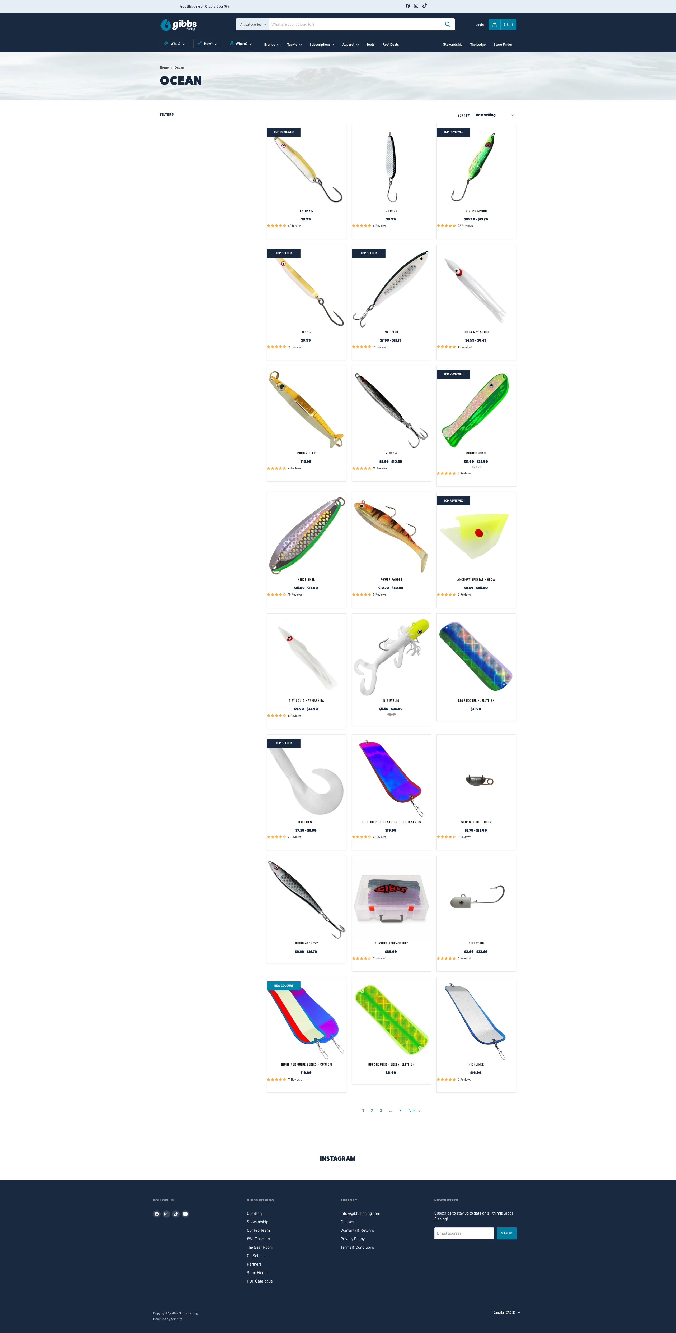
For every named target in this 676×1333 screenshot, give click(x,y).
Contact (347, 1222)
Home (164, 68)
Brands (269, 44)
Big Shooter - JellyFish (476, 700)
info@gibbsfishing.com (360, 1213)
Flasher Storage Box (391, 943)
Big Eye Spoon (476, 211)
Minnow (391, 453)
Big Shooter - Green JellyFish (391, 1064)
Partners (254, 1264)
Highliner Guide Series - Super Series (391, 822)
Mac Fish (391, 332)
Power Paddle (391, 579)
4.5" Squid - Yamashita (306, 700)
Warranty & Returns (357, 1230)
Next (413, 1111)
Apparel (348, 44)
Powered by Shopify (167, 1319)
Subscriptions (320, 44)
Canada (504, 1313)
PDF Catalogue (260, 1281)
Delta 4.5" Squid (476, 332)
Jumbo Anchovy (306, 943)
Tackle (292, 44)
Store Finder (503, 44)
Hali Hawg (306, 822)
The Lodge (478, 44)
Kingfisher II (476, 453)
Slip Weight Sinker (476, 822)
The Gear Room (260, 1247)
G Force (391, 211)
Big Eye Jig (391, 700)
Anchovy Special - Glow (476, 579)
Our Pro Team (258, 1230)
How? (208, 43)
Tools (371, 44)
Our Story (255, 1213)
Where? (241, 43)
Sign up (506, 1233)
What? (175, 43)
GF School (256, 1256)
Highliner (476, 1064)
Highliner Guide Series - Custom (306, 1064)
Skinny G (306, 211)
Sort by (464, 115)
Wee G (306, 332)
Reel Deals (391, 44)
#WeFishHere (258, 1239)
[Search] (447, 24)
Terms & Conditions (357, 1247)
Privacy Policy (353, 1239)
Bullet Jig (476, 943)
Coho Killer (306, 453)
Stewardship (452, 44)
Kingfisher (306, 579)
